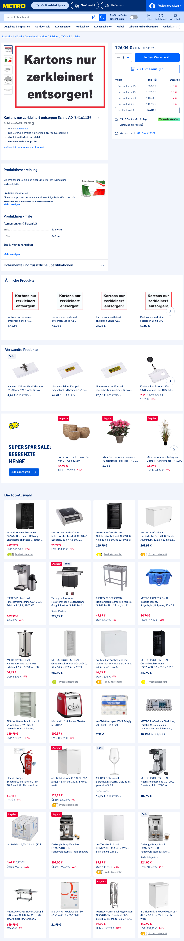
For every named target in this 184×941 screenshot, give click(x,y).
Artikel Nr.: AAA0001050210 (17, 123)
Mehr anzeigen (12, 204)
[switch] (134, 17)
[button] (165, 5)
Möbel (18, 36)
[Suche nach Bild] (95, 17)
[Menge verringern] (118, 57)
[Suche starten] (102, 17)
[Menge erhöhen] (128, 57)
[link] (175, 17)
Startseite (6, 36)
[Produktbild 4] (8, 80)
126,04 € (123, 48)
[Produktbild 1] (8, 49)
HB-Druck (22, 128)
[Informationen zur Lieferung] (142, 125)
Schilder (54, 36)
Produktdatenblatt (24, 554)
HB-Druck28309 (146, 133)
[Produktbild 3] (8, 70)
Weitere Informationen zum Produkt (24, 147)
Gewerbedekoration (36, 36)
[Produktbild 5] (8, 90)
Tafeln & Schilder (70, 36)
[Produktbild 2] (8, 59)
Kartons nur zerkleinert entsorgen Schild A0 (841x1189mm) (51, 118)
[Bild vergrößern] (60, 76)
